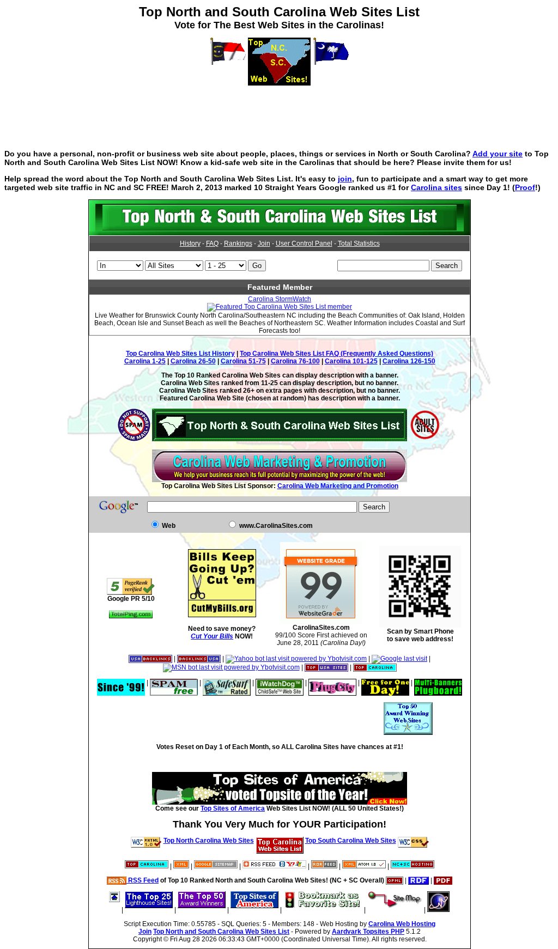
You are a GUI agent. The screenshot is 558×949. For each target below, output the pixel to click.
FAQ (212, 243)
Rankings (238, 243)
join (345, 178)
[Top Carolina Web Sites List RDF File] (418, 880)
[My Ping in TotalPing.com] (131, 616)
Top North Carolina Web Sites (208, 840)
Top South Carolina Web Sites (350, 840)
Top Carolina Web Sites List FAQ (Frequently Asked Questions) (336, 353)
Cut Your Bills (212, 636)
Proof (525, 187)
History (190, 243)
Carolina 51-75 (243, 361)
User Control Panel (304, 243)
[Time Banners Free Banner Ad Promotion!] (385, 682)
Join (264, 243)
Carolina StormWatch (279, 299)
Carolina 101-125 (351, 361)
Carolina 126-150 (409, 361)
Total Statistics (359, 243)
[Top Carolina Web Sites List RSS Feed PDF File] (443, 880)
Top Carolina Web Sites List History (180, 353)
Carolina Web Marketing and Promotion (337, 486)
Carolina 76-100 (295, 361)
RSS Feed (142, 880)
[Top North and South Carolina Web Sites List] (279, 233)
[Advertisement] (279, 110)
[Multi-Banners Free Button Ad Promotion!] (438, 682)
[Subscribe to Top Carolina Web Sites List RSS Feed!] (274, 866)
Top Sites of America (233, 808)
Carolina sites (436, 187)
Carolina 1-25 (145, 361)
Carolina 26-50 (193, 361)
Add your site (497, 153)
